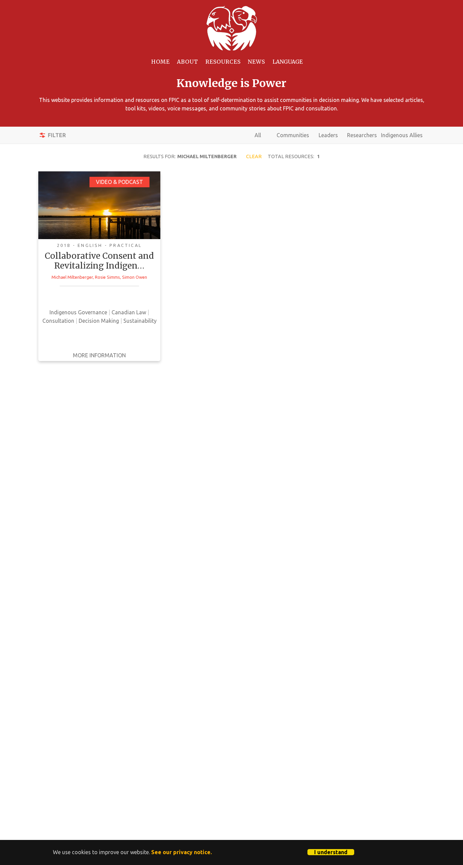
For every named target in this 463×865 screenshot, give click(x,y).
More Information (99, 355)
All (258, 135)
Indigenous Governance (78, 312)
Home (160, 61)
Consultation (58, 321)
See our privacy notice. (181, 852)
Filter (57, 135)
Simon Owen (134, 277)
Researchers (362, 135)
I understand (330, 852)
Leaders (328, 135)
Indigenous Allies (402, 135)
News (256, 61)
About (187, 61)
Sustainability (140, 321)
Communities (293, 135)
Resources (223, 61)
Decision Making (99, 321)
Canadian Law (129, 312)
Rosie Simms (107, 277)
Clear (254, 156)
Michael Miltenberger (72, 277)
